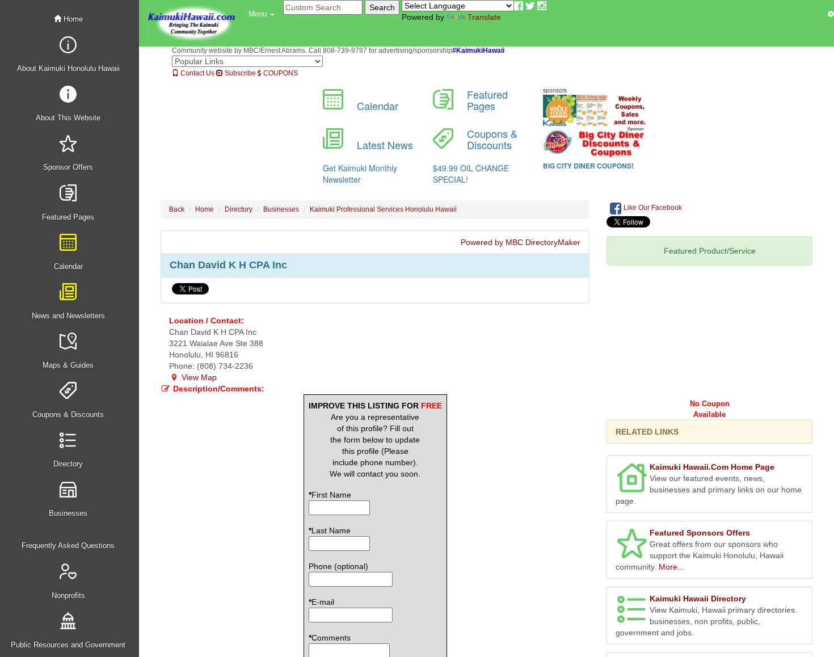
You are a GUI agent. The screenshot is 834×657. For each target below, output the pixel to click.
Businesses (281, 209)
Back (176, 209)
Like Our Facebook (652, 208)
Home (72, 19)
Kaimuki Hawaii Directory (698, 598)
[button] (261, 14)
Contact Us (196, 73)
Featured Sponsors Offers (700, 532)
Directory (238, 209)
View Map (198, 377)
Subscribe (239, 73)
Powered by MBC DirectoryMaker (520, 242)
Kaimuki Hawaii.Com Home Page (712, 466)
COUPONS (280, 73)
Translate (484, 17)
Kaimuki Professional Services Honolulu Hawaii (383, 209)
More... (671, 566)
